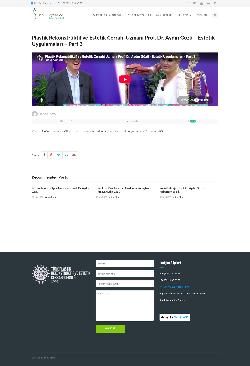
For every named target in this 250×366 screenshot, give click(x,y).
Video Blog (134, 121)
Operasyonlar (141, 15)
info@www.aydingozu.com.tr (175, 287)
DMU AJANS (181, 317)
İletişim (186, 15)
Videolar (166, 15)
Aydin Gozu (49, 113)
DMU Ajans (49, 357)
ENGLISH (202, 15)
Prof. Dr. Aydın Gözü (109, 15)
